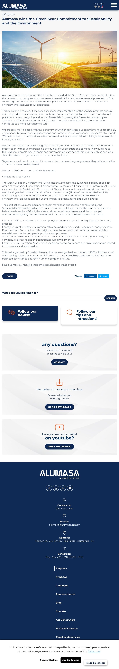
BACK (10, 276)
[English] (102, 7)
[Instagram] (56, 488)
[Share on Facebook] (90, 276)
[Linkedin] (63, 488)
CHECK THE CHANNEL (59, 446)
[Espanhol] (99, 7)
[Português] (95, 7)
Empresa (61, 568)
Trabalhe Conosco (66, 628)
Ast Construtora (65, 620)
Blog (58, 602)
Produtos (61, 577)
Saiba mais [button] (94, 651)
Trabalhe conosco (96, 662)
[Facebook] (49, 488)
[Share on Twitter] (103, 276)
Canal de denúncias (68, 637)
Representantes (65, 594)
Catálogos (62, 585)
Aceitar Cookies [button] (70, 660)
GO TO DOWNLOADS (59, 407)
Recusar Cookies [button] (48, 660)
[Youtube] (70, 488)
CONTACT (59, 362)
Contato (61, 611)
